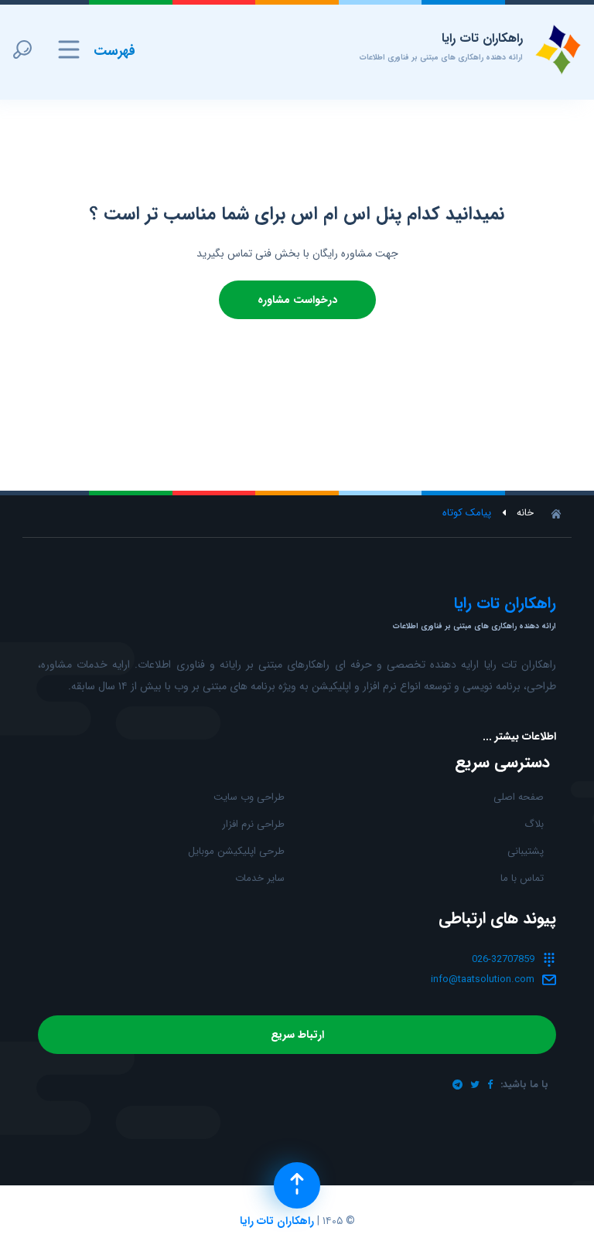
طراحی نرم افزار (253, 824)
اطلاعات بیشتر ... (519, 736)
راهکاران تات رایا (277, 1220)
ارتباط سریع (297, 1034)
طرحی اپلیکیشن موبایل (236, 851)
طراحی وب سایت (249, 797)
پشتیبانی (525, 851)
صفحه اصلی (518, 797)
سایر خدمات (260, 878)
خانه (525, 513)
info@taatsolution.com (482, 979)
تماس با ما (522, 878)
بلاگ (534, 824)
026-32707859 (503, 959)
